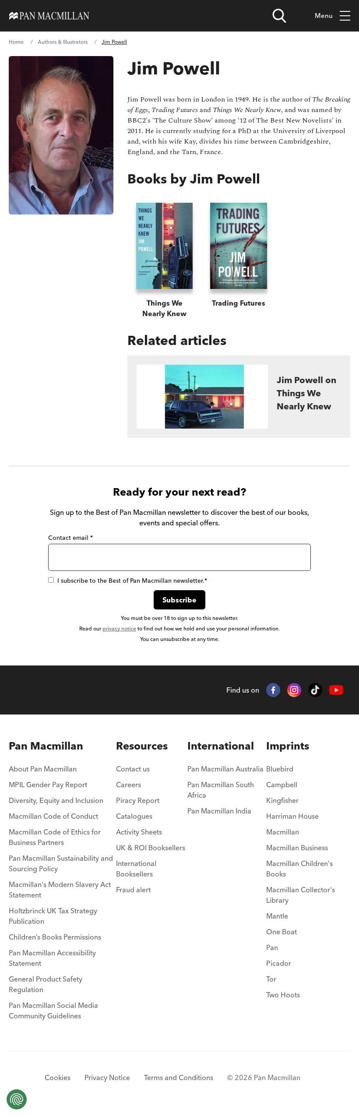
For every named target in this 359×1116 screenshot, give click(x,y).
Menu (324, 15)
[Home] (49, 16)
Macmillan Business (297, 847)
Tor (271, 979)
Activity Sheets (139, 831)
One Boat (281, 931)
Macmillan (282, 831)
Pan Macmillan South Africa (220, 789)
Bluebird (279, 768)
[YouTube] (336, 690)
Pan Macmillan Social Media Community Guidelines (53, 1010)
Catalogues (134, 816)
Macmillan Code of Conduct (53, 816)
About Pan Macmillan (43, 768)
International (220, 745)
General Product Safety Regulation (45, 984)
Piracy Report (137, 800)
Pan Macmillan (46, 745)
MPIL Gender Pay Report (48, 784)
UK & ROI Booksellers (150, 847)
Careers (128, 784)
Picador (278, 963)
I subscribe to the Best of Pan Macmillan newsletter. (132, 580)
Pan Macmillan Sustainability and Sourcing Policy (61, 863)
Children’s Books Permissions (55, 937)
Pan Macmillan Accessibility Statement (52, 958)
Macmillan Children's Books (299, 868)
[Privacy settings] (17, 1099)
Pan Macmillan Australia (225, 768)
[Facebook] (273, 690)
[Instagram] (294, 690)
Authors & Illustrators (63, 42)
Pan (272, 947)
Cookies (57, 1077)
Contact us (133, 768)
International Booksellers (136, 868)
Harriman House (292, 816)
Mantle (277, 916)
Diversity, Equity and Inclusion (56, 800)
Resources (142, 745)
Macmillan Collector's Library (300, 895)
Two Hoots (283, 994)
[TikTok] (315, 690)
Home (16, 42)
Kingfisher (282, 800)
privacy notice (119, 628)
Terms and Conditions (178, 1077)
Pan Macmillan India (219, 810)
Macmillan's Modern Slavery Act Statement (60, 889)
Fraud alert (133, 889)
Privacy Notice (107, 1077)
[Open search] (279, 16)
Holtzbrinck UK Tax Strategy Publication (53, 916)
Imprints (287, 745)
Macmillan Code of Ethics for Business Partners (55, 837)
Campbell (281, 784)
